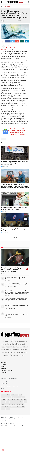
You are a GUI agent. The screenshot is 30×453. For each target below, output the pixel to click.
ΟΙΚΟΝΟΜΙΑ (4, 372)
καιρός (7, 409)
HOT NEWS (3, 364)
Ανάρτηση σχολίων (12, 418)
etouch (21, 425)
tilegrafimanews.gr (10, 425)
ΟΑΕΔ (3, 404)
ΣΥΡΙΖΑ (11, 406)
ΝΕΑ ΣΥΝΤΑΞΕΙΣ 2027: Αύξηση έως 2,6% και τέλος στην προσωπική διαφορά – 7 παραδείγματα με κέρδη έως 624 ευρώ (16, 299)
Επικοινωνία (4, 383)
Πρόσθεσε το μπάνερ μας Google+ (9, 378)
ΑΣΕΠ (20, 394)
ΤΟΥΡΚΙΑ (23, 406)
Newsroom (9, 20)
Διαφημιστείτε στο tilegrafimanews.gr (10, 386)
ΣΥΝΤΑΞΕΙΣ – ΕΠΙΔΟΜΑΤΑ (7, 370)
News (3, 394)
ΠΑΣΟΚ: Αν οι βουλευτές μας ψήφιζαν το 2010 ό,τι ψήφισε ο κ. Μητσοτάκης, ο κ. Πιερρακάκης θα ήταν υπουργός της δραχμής (17, 285)
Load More (15, 237)
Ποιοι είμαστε (4, 423)
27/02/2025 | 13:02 (5, 166)
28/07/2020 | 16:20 (5, 232)
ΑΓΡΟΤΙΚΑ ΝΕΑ (15, 394)
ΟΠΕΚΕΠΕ (8, 404)
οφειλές (4, 138)
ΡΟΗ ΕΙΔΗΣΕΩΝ (13, 423)
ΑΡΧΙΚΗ (20, 418)
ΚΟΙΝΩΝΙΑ (3, 368)
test (23, 417)
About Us (3, 376)
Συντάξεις (17, 406)
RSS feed (3, 388)
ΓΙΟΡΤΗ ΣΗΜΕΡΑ (16, 397)
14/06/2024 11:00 (17, 20)
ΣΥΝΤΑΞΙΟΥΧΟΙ (5, 406)
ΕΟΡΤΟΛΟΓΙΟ (19, 399)
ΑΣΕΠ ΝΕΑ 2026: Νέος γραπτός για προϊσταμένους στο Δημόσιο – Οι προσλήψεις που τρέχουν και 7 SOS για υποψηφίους (16, 307)
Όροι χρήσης (4, 381)
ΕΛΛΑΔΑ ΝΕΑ (7, 6)
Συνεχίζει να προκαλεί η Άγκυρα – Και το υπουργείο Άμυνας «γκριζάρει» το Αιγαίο (12, 269)
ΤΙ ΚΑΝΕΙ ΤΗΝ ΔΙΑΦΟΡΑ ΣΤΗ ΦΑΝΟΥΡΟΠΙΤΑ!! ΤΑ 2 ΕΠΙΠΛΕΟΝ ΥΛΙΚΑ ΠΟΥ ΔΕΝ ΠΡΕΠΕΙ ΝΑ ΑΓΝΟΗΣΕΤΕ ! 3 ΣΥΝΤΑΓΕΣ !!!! (16, 314)
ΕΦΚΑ (25, 399)
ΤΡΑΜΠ (3, 409)
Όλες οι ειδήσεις (4, 420)
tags (18, 417)
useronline (3, 418)
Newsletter (12, 417)
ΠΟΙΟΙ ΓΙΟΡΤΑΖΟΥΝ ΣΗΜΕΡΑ (17, 404)
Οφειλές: (4, 49)
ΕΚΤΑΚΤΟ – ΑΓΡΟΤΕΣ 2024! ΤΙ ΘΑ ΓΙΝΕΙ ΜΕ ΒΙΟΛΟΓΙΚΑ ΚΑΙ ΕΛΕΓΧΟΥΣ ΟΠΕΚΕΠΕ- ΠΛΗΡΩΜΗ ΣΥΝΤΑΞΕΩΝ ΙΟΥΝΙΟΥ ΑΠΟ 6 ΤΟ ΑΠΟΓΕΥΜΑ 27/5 (15, 186)
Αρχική (2, 6)
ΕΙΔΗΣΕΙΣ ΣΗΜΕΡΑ (11, 399)
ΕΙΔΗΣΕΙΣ (4, 399)
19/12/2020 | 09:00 (5, 211)
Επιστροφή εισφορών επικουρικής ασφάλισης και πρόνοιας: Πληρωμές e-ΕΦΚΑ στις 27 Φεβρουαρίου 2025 (14, 163)
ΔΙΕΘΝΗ (3, 366)
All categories (4, 417)
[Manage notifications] (3, 450)
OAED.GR (8, 394)
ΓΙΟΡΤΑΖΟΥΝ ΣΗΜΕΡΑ (6, 397)
